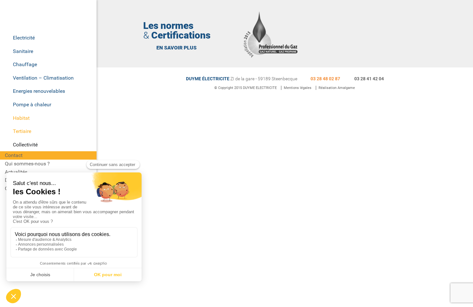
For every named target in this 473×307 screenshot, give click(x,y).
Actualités (16, 172)
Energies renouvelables (39, 91)
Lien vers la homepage (50, 15)
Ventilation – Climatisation (43, 78)
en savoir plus (176, 48)
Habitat (21, 118)
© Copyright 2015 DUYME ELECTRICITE (245, 88)
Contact (14, 155)
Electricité (24, 38)
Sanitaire (23, 51)
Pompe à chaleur (32, 104)
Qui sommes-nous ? (27, 164)
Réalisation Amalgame (337, 88)
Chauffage (25, 64)
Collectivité (25, 145)
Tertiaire (22, 131)
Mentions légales (297, 88)
